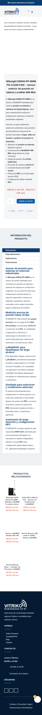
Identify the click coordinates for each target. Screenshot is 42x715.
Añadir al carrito (26, 201)
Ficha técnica (11, 262)
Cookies (12, 704)
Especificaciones (13, 254)
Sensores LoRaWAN (30, 23)
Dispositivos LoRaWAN (16, 23)
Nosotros (21, 3)
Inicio (6, 23)
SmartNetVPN (11, 637)
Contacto (30, 3)
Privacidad (21, 704)
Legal (29, 704)
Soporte (9, 642)
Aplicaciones (11, 258)
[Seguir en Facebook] (11, 691)
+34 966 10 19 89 (16, 667)
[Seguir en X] (16, 691)
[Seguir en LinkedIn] (6, 691)
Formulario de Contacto (19, 674)
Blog (8, 639)
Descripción (11, 250)
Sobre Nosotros (12, 634)
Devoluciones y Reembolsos (21, 708)
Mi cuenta (12, 3)
